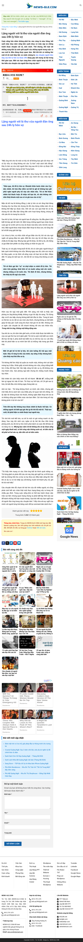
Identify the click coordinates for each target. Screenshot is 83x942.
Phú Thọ (62, 40)
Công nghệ (19, 870)
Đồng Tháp (75, 147)
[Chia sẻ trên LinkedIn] (19, 543)
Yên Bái (74, 64)
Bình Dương (63, 138)
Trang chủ (5, 27)
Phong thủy (19, 873)
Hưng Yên (75, 49)
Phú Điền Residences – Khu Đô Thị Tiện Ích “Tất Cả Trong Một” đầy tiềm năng (68, 241)
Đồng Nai (62, 147)
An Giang (74, 123)
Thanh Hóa (63, 112)
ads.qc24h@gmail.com (12, 915)
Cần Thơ (74, 142)
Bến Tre (74, 134)
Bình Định (74, 76)
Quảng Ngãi (63, 107)
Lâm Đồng (63, 155)
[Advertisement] (27, 143)
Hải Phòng (75, 45)
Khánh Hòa (75, 88)
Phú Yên (74, 96)
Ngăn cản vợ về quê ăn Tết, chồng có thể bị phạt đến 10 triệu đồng (69, 319)
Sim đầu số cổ (62, 866)
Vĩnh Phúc (63, 64)
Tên (6, 813)
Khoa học (18, 866)
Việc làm (18, 863)
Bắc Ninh (74, 20)
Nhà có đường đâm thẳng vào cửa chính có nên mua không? (67, 435)
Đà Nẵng (62, 75)
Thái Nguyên (62, 58)
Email (6, 823)
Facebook (74, 870)
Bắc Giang (63, 24)
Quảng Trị (75, 107)
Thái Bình (74, 53)
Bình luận (8, 794)
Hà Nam (74, 28)
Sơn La (61, 45)
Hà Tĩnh (74, 84)
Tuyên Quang (73, 58)
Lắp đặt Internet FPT (66, 909)
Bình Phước (75, 138)
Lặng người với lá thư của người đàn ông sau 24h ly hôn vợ (68, 297)
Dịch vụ (32, 863)
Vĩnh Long (63, 167)
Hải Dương (63, 32)
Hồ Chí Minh (61, 124)
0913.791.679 (9, 913)
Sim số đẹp (61, 863)
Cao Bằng (74, 24)
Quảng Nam (73, 101)
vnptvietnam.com (65, 924)
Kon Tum (62, 92)
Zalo (33, 926)
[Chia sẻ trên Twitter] (11, 543)
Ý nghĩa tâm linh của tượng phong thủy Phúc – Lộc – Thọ (69, 414)
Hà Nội (61, 20)
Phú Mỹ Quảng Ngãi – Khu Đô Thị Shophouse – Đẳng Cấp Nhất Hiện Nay (69, 265)
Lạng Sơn (74, 32)
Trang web (8, 833)
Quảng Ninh (75, 40)
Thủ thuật (32, 866)
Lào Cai (62, 53)
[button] (3, 5)
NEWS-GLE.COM (54, 940)
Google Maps (75, 876)
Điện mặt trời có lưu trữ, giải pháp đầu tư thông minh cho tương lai (69, 468)
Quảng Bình (63, 100)
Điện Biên (62, 28)
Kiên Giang (75, 151)
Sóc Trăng (63, 159)
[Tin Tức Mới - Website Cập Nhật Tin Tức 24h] (41, 5)
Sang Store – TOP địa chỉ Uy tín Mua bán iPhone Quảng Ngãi (26, 764)
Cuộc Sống (13, 27)
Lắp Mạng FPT (34, 870)
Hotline (29, 528)
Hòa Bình (62, 49)
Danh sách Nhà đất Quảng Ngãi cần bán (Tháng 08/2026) (25, 760)
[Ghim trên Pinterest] (15, 543)
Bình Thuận (63, 80)
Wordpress (47, 863)
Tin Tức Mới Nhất (65, 906)
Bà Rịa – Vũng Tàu (74, 128)
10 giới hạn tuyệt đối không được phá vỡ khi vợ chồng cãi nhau (69, 341)
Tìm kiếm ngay (23, 21)
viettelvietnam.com (65, 927)
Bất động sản (20, 876)
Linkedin (74, 866)
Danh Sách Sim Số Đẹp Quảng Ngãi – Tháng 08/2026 (24, 756)
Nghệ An (74, 92)
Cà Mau (62, 142)
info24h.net (63, 917)
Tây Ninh (74, 159)
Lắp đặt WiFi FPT (65, 904)
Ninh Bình (74, 36)
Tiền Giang (63, 163)
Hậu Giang (63, 151)
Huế (60, 88)
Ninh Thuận (63, 96)
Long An (74, 155)
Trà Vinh (74, 163)
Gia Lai (61, 84)
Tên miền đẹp (48, 866)
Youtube (74, 863)
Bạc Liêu (62, 134)
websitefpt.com (64, 922)
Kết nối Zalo (41, 528)
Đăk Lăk (74, 80)
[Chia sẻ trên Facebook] (3, 543)
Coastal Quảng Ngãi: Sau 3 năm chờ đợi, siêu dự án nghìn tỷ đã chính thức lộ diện (68, 491)
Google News (76, 873)
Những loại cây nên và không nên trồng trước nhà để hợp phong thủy (69, 392)
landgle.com (63, 919)
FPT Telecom (63, 899)
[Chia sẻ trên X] (7, 543)
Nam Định (63, 36)
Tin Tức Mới (38, 940)
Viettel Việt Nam (64, 901)
